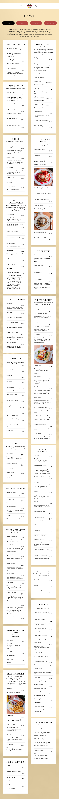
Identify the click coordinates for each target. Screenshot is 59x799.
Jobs (39, 6)
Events (25, 6)
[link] (29, 5)
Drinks (20, 6)
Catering (34, 6)
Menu (16, 6)
